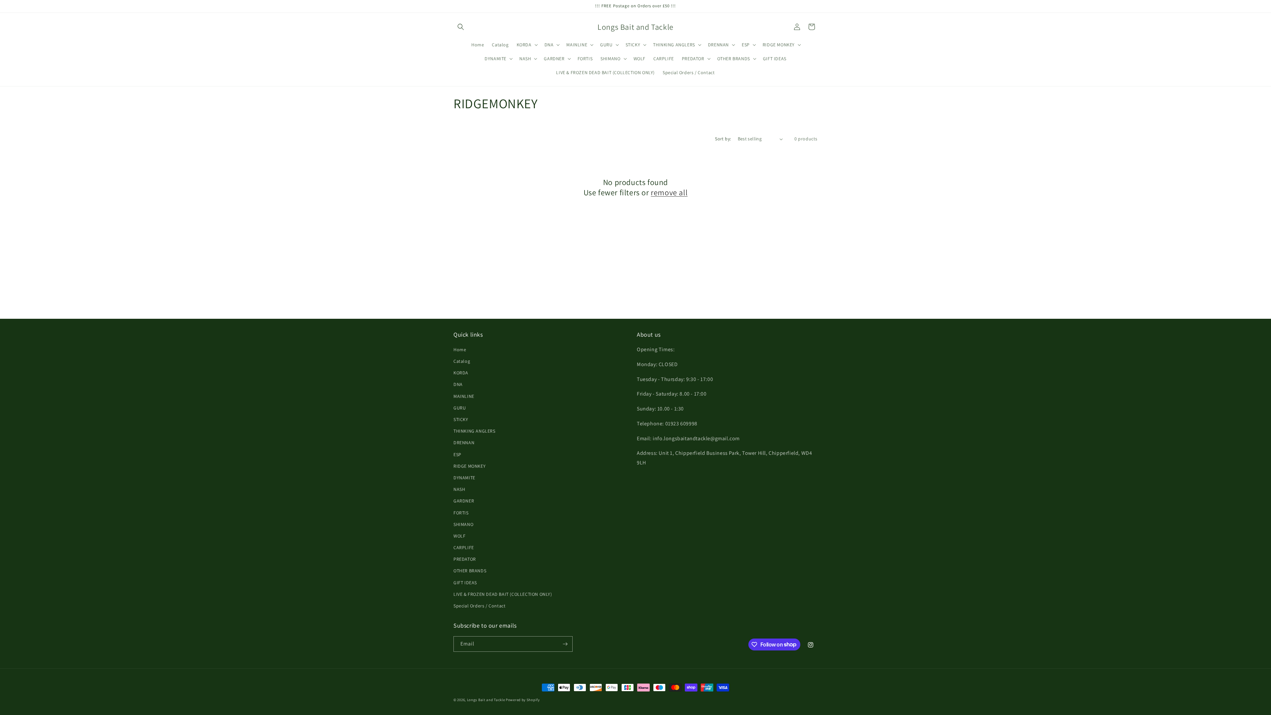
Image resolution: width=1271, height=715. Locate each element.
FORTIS (461, 513)
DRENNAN (463, 443)
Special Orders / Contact (479, 606)
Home (459, 350)
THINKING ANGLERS (474, 431)
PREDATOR (464, 559)
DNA (458, 384)
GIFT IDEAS (465, 583)
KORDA (460, 373)
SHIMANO (463, 524)
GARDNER (463, 501)
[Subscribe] (565, 644)
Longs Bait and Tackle (486, 699)
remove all (669, 192)
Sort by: (723, 139)
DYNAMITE (464, 478)
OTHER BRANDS (469, 571)
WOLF (459, 536)
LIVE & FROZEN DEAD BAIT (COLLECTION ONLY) (502, 594)
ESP (457, 454)
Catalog (461, 361)
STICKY (460, 419)
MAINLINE (463, 396)
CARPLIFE (463, 547)
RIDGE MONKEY (469, 466)
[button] (460, 27)
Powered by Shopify (523, 699)
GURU (459, 408)
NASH (459, 489)
